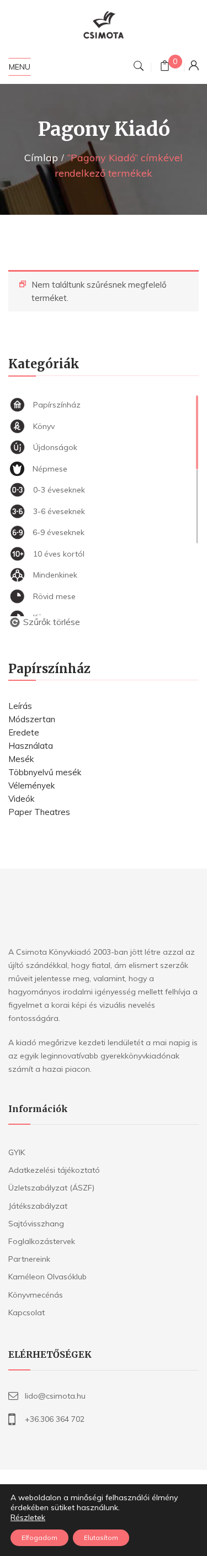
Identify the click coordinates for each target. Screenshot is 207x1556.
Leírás (20, 706)
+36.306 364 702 (54, 1419)
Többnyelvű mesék (44, 772)
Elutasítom (101, 1537)
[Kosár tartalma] (165, 67)
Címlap (41, 157)
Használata (30, 745)
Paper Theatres (39, 812)
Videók (21, 798)
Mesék (21, 759)
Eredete (23, 732)
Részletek (27, 1517)
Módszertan (31, 719)
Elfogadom (39, 1537)
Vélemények (31, 785)
